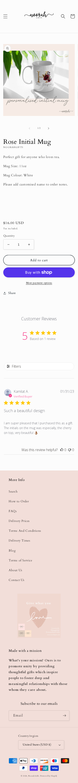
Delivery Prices (19, 521)
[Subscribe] (64, 715)
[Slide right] (48, 128)
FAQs (13, 511)
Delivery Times (19, 540)
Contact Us (16, 580)
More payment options (39, 283)
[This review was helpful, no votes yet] (61, 449)
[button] (5, 16)
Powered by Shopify (48, 776)
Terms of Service (20, 560)
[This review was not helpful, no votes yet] (69, 449)
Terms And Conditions (25, 531)
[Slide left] (29, 128)
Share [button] (12, 293)
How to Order (19, 501)
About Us (15, 570)
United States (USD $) (37, 745)
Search (13, 491)
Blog (12, 551)
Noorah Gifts (33, 776)
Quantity (9, 236)
